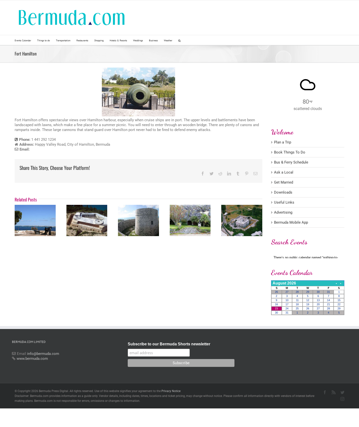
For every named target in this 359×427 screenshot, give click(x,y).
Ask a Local (283, 172)
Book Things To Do (289, 152)
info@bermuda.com (43, 353)
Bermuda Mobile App (291, 222)
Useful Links (284, 202)
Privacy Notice (170, 391)
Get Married (283, 182)
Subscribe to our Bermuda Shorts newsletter (169, 344)
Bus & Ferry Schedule (291, 162)
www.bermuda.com (32, 358)
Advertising (283, 212)
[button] (179, 40)
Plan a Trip (282, 142)
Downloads (283, 192)
